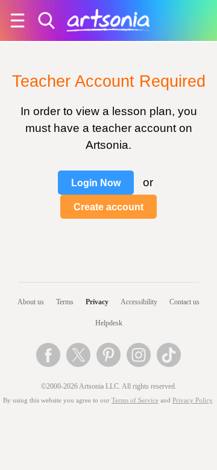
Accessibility (139, 302)
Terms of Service (135, 400)
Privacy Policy (192, 400)
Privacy (97, 302)
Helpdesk (108, 323)
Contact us (184, 302)
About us (30, 302)
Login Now (96, 183)
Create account (108, 207)
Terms (65, 302)
